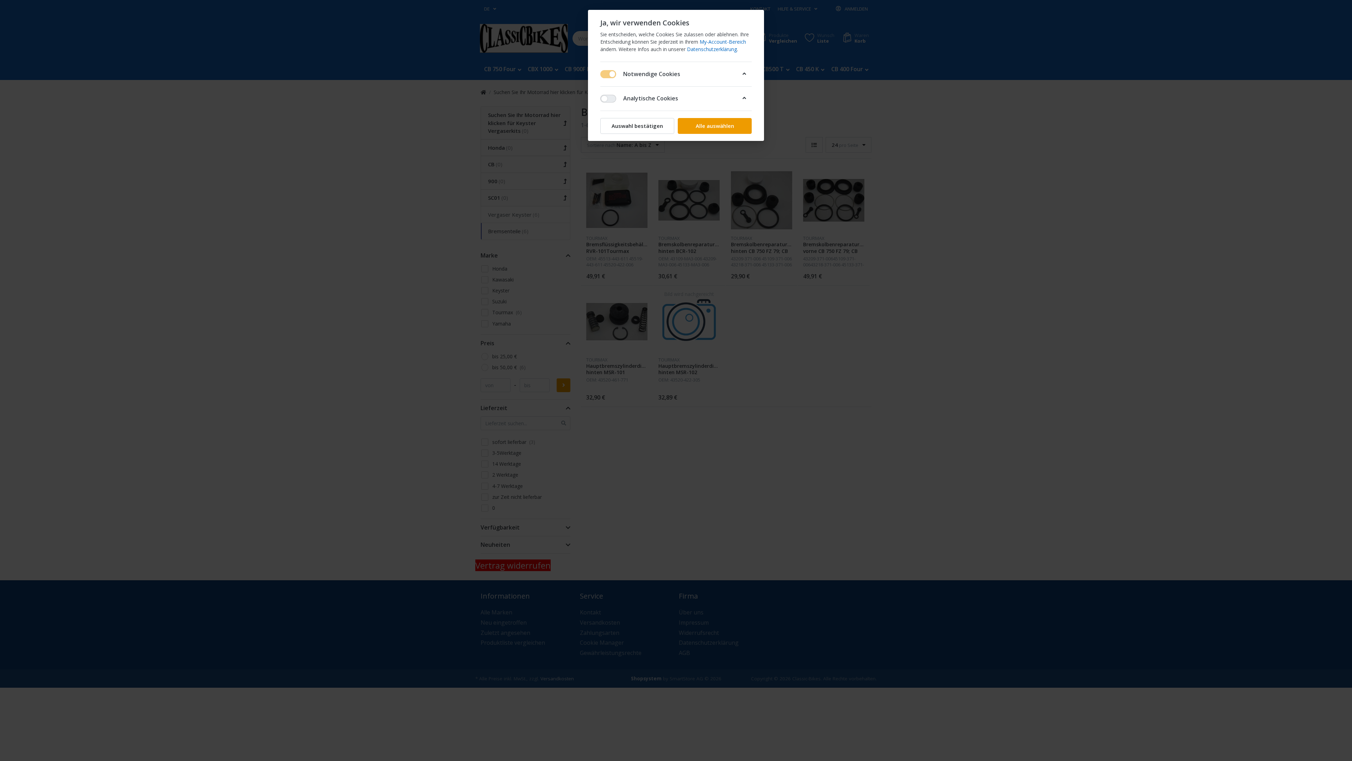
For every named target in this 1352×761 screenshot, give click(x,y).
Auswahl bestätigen (637, 125)
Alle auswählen (715, 125)
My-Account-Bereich (723, 41)
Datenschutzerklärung (712, 49)
